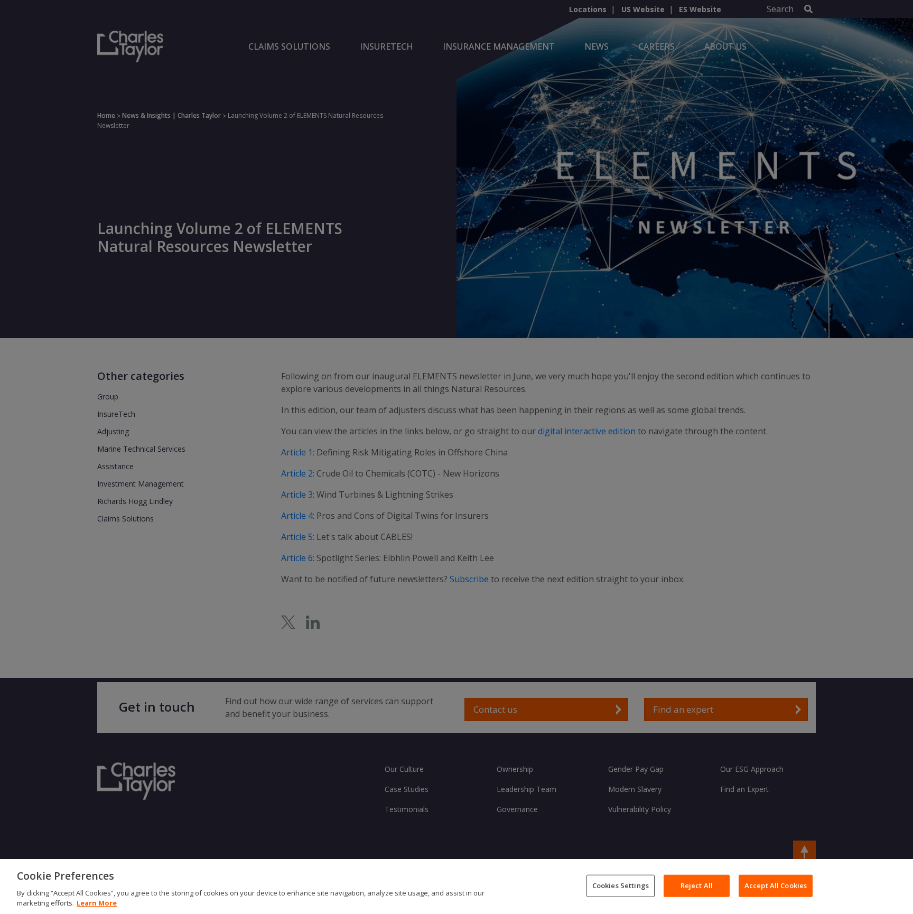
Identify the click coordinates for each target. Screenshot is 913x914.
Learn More (97, 903)
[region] (456, 886)
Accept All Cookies (775, 885)
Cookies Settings (620, 885)
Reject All (697, 885)
